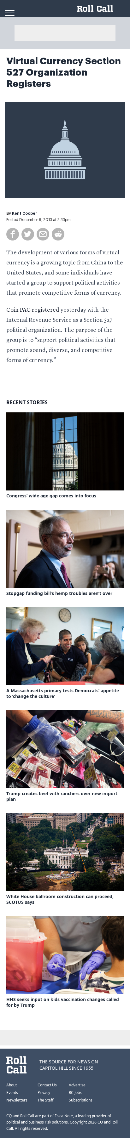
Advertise (77, 1085)
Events (12, 1092)
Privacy (44, 1092)
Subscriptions (80, 1100)
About (11, 1085)
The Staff (45, 1100)
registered (45, 310)
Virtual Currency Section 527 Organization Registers (63, 72)
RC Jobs (75, 1092)
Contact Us (47, 1085)
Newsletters (16, 1100)
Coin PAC (18, 310)
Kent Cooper (24, 213)
